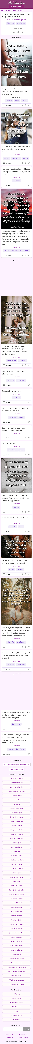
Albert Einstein (16, 1007)
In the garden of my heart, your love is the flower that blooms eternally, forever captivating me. (16, 715)
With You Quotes (16, 976)
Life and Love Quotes (16, 868)
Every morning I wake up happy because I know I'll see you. (13, 429)
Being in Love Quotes (16, 813)
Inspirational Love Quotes (16, 860)
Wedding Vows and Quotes (16, 971)
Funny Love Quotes (16, 847)
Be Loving (16, 804)
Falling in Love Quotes (16, 830)
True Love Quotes (16, 963)
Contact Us (9, 1038)
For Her (6, 250)
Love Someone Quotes (16, 894)
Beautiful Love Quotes (16, 808)
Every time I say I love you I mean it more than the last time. (15, 409)
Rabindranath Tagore (16, 1002)
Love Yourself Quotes (16, 898)
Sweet (17, 100)
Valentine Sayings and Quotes (16, 967)
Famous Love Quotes (16, 834)
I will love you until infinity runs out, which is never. (14, 372)
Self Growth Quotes (16, 941)
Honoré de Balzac (16, 1015)
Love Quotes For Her (16, 787)
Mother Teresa (16, 998)
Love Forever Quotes (16, 769)
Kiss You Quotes (16, 864)
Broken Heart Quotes (16, 817)
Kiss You (10, 749)
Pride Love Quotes (16, 920)
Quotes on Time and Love (16, 933)
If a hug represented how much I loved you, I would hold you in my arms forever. (16, 149)
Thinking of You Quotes (16, 958)
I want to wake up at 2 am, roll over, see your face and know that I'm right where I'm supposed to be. (15, 498)
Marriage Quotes (16, 907)
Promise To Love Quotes (16, 924)
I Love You (10, 23)
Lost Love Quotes (16, 873)
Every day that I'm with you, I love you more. (15, 519)
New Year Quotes (16, 916)
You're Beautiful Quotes (16, 984)
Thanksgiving (16, 954)
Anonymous (17, 155)
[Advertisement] (16, 277)
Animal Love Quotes (16, 800)
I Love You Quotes (16, 795)
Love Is (21, 450)
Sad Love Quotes (16, 937)
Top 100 (24, 100)
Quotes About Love (16, 928)
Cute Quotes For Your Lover (16, 791)
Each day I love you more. (11, 391)
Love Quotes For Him (16, 783)
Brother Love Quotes (16, 821)
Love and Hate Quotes (16, 903)
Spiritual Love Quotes (16, 946)
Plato (16, 1011)
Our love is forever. (9, 444)
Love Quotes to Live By (16, 890)
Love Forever (21, 23)
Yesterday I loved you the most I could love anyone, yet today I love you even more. (16, 171)
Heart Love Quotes (16, 856)
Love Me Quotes (16, 886)
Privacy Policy (23, 1035)
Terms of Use (9, 1035)
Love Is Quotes (16, 881)
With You (16, 507)
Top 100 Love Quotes (16, 778)
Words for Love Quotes (16, 980)
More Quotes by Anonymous (16, 20)
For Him (6, 158)
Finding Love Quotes (16, 838)
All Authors (16, 994)
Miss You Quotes (16, 911)
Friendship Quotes (16, 843)
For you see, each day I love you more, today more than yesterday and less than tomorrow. (16, 91)
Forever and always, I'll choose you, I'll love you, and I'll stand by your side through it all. (16, 655)
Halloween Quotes (16, 851)
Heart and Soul (16, 250)
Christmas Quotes (16, 826)
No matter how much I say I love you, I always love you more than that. (16, 561)
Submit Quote (23, 1038)
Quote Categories (16, 7)
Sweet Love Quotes (16, 950)
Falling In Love (11, 360)
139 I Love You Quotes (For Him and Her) (16, 764)
